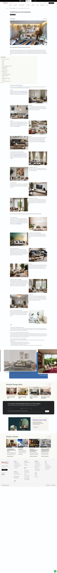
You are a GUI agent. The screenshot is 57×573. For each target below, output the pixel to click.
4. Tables (3, 64)
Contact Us (36, 475)
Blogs (45, 462)
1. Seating (3, 60)
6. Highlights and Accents (5, 67)
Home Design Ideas (37, 462)
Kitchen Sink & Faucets (27, 475)
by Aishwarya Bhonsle (10, 456)
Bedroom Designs (37, 466)
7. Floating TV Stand (4, 68)
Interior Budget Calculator (48, 466)
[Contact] (41, 3)
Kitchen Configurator (16, 466)
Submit (47, 411)
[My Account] (43, 3)
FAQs (2, 82)
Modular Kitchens (16, 462)
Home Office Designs (37, 470)
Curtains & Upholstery (27, 462)
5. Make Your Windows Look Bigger (6, 78)
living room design (17, 126)
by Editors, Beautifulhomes (33, 456)
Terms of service (53, 485)
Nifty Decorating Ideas (4, 71)
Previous (2, 363)
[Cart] (46, 3)
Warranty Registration (26, 479)
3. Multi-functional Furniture (5, 75)
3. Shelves (3, 63)
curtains (42, 329)
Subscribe (4, 469)
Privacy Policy (48, 485)
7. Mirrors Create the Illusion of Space (6, 81)
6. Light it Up (3, 79)
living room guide (42, 141)
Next (55, 363)
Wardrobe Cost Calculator (17, 474)
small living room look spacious (18, 155)
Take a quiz (35, 427)
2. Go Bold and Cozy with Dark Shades (6, 74)
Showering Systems (26, 471)
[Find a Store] (44, 3)
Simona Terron (13, 18)
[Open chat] (55, 571)
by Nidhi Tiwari (20, 454)
